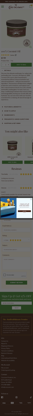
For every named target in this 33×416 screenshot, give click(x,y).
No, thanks (24, 212)
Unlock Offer (24, 211)
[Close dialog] (31, 199)
